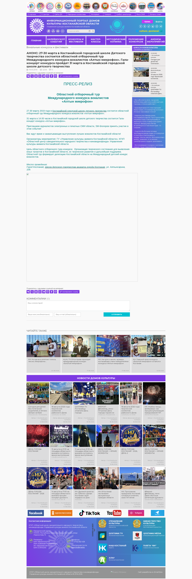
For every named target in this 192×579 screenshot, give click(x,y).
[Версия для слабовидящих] (62, 31)
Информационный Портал (154, 534)
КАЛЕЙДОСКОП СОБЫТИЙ (56, 40)
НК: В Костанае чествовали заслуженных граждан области (106, 495)
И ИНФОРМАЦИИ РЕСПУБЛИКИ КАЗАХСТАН (152, 524)
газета (117, 546)
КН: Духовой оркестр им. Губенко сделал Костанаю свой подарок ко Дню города (84, 496)
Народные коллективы (77, 14)
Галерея (107, 14)
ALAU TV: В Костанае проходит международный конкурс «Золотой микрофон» (76, 361)
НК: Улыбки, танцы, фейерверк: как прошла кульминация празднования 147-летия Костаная (154, 411)
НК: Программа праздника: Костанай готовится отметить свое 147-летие (130, 495)
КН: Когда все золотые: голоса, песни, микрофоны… (42, 360)
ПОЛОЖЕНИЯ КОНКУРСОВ (135, 40)
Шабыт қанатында (123, 14)
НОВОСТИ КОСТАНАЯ (151, 546)
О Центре (45, 14)
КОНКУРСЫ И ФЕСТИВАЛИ (76, 40)
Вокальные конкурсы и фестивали (47, 47)
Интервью (95, 14)
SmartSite (158, 572)
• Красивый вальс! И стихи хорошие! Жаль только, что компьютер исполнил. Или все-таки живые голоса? (149, 110)
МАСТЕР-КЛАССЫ (96, 40)
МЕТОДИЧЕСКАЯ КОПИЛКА (115, 40)
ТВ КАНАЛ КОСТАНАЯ (116, 534)
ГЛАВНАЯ (36, 40)
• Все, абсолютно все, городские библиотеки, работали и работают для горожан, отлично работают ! (148, 102)
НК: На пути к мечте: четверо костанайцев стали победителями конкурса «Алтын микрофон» (113, 361)
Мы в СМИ (140, 14)
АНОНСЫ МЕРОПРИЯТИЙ (156, 40)
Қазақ (147, 22)
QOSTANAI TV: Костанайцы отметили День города (81, 410)
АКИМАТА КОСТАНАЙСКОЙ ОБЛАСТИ (118, 524)
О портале (32, 14)
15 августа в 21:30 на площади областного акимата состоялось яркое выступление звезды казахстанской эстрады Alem (84, 453)
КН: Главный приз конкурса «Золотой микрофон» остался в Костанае (147, 361)
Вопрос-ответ (155, 14)
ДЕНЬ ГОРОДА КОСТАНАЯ (34, 450)
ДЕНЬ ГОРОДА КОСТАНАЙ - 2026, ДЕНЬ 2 (129, 451)
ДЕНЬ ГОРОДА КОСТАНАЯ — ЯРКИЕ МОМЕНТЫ (107, 451)
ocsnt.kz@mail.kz (78, 547)
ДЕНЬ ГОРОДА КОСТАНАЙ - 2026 (36, 493)
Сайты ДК (58, 14)
